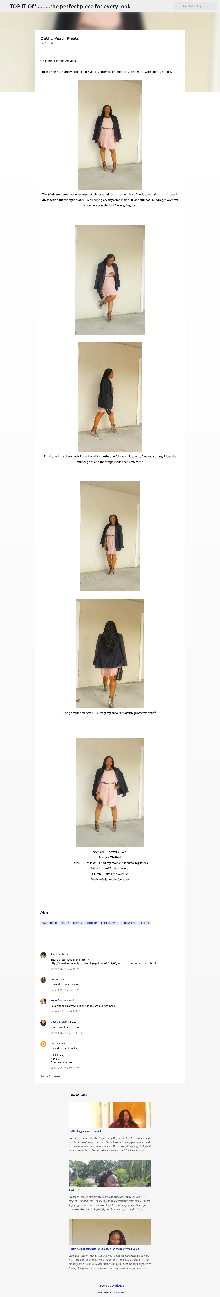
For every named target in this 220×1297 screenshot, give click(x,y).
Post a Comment (50, 1076)
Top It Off (74, 1190)
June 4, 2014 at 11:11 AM (66, 1032)
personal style (109, 922)
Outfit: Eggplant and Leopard (85, 1131)
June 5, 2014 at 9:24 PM (65, 1067)
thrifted (144, 922)
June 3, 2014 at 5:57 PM (65, 989)
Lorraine (56, 1042)
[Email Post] (42, 918)
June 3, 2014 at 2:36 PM (65, 968)
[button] (42, 50)
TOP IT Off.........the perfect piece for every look (70, 6)
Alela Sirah (57, 954)
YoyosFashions (59, 1000)
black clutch (49, 922)
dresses (77, 922)
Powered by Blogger (112, 1285)
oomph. (55, 978)
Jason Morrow (118, 1292)
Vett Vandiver (59, 1021)
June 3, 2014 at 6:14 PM (65, 1011)
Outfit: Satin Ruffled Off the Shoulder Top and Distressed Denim (104, 1248)
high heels (91, 922)
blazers (65, 922)
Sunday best (128, 922)
